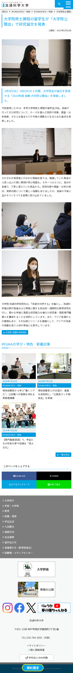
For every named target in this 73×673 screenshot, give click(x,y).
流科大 (5, 12)
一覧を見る (64, 455)
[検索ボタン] (59, 4)
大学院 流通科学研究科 (15, 332)
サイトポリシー (37, 645)
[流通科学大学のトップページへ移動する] (15, 6)
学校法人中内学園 (38, 657)
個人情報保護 (37, 649)
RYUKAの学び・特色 (21, 12)
